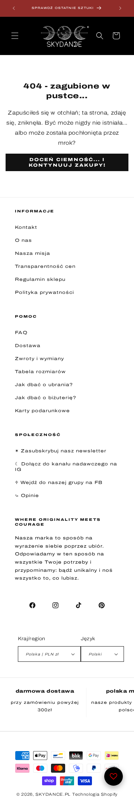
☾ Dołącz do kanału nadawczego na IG (66, 466)
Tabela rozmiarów (40, 371)
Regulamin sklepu (40, 279)
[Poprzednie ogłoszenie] (14, 8)
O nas (23, 240)
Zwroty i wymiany (39, 358)
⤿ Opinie (27, 495)
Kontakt (26, 227)
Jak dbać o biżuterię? (45, 397)
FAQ (21, 332)
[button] (15, 36)
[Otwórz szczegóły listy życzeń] (113, 776)
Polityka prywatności (44, 292)
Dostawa (28, 345)
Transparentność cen (45, 266)
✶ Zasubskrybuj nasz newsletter (60, 450)
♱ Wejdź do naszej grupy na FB (59, 482)
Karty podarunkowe (42, 410)
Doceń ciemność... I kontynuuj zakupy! (67, 162)
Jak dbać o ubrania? (44, 384)
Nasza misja (32, 253)
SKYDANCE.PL (53, 794)
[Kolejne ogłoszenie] (120, 8)
